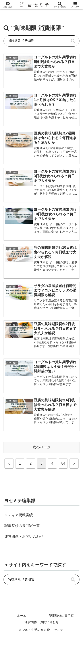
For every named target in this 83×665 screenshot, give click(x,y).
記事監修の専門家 (61, 615)
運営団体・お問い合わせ (23, 536)
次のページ (41, 447)
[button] (72, 41)
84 (63, 463)
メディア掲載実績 (18, 515)
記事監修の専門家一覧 (22, 525)
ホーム (21, 615)
